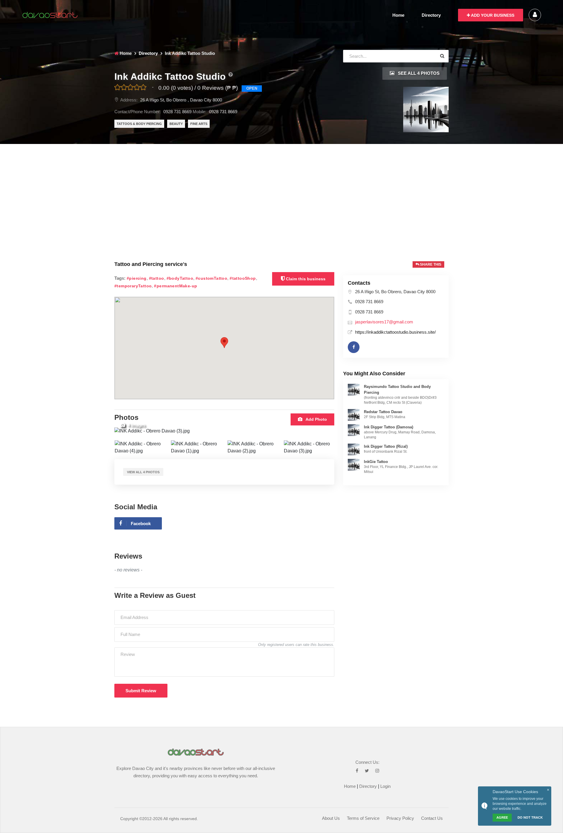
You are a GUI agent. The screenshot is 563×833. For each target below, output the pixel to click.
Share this (430, 264)
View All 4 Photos (143, 472)
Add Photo (316, 419)
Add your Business (492, 15)
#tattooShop (243, 278)
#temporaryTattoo (133, 286)
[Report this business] (230, 74)
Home (398, 15)
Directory (431, 15)
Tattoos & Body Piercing (139, 123)
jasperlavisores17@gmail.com (384, 321)
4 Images (135, 425)
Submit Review (141, 690)
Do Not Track (530, 817)
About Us (331, 818)
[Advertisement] (281, 188)
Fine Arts (198, 123)
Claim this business (305, 278)
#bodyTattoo (180, 278)
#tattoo (156, 278)
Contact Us (432, 818)
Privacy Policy (400, 818)
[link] (353, 389)
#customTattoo (211, 278)
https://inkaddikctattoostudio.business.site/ (395, 332)
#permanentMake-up (175, 286)
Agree (502, 817)
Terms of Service (363, 818)
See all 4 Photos (418, 73)
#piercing (137, 278)
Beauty (176, 123)
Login (385, 786)
